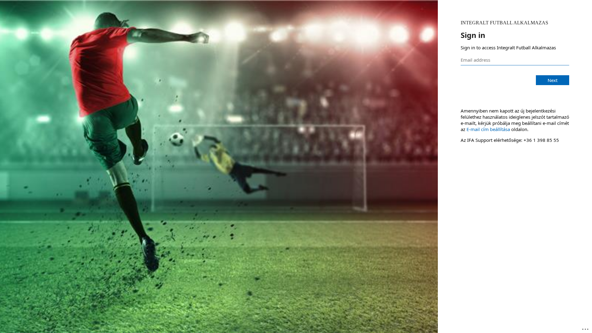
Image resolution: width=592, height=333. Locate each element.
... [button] (586, 327)
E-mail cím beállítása (488, 129)
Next (552, 80)
